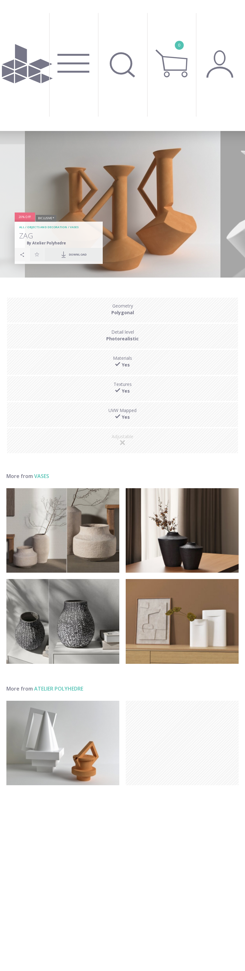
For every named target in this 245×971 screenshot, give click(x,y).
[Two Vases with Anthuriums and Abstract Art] (182, 621)
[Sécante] (62, 743)
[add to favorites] (37, 254)
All (22, 227)
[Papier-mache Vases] (62, 530)
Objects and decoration (47, 227)
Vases (74, 227)
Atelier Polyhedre (58, 688)
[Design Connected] (27, 65)
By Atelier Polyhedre (46, 243)
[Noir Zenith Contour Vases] (182, 530)
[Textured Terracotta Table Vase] (62, 621)
